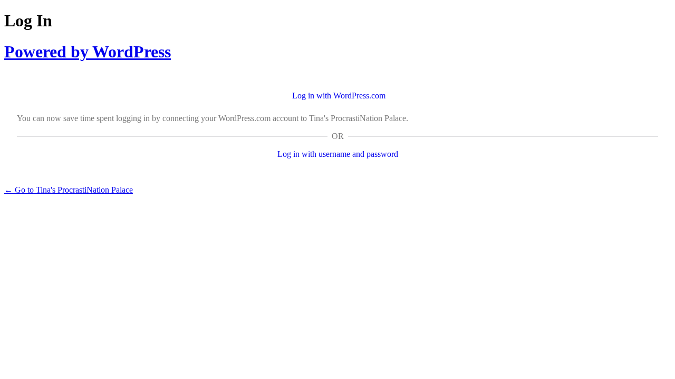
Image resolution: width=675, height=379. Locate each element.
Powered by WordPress (87, 51)
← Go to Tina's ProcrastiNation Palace (68, 189)
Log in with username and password (337, 153)
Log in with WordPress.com (338, 95)
